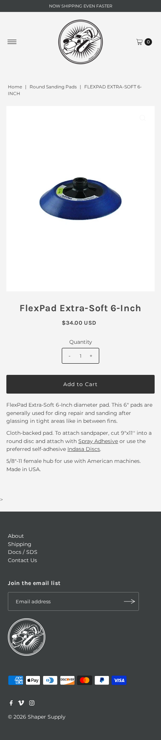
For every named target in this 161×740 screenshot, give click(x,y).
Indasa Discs (83, 449)
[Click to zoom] (142, 118)
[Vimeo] (21, 703)
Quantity (80, 342)
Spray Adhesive (98, 441)
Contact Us (22, 560)
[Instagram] (31, 703)
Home (15, 87)
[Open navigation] (12, 42)
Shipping (19, 544)
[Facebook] (11, 703)
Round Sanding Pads (53, 87)
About (16, 536)
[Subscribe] (129, 601)
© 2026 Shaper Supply (37, 716)
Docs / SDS (22, 552)
